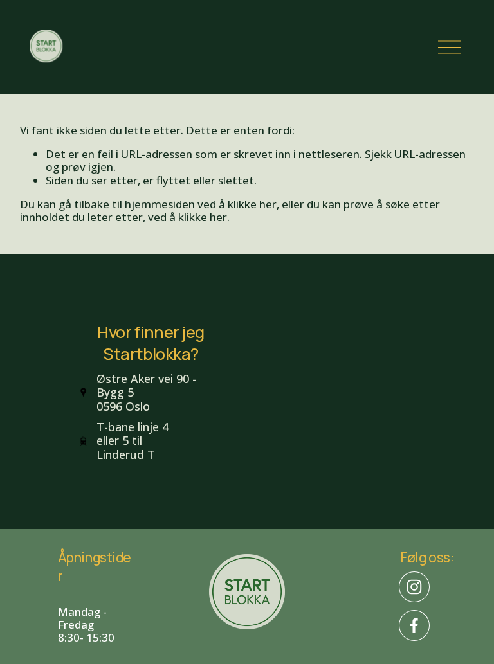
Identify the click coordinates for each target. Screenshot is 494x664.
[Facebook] (414, 625)
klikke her (252, 204)
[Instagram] (414, 586)
